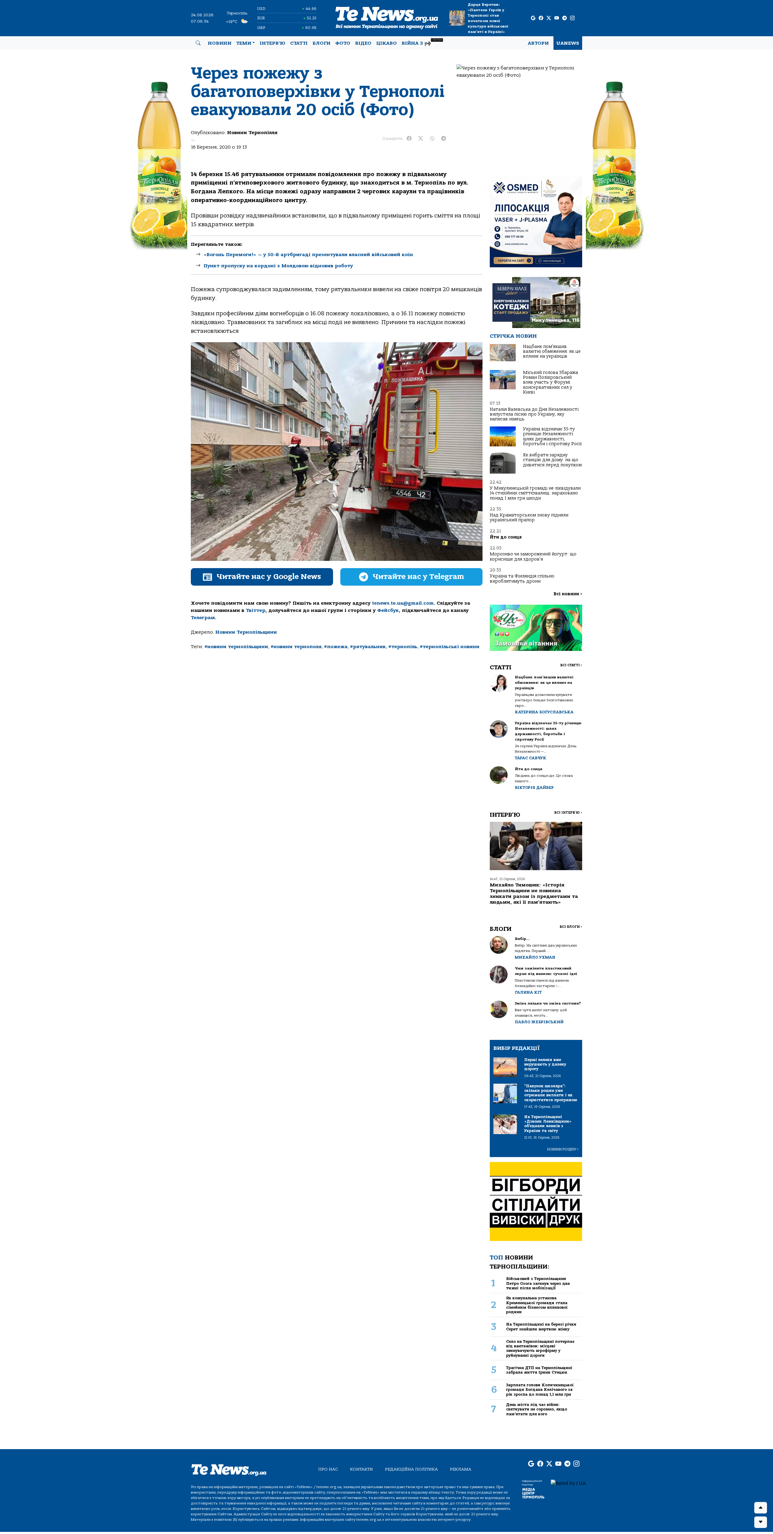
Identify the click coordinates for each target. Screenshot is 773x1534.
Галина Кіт (528, 992)
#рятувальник (368, 646)
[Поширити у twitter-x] (420, 138)
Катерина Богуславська (544, 712)
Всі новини (567, 594)
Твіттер (255, 610)
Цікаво (386, 43)
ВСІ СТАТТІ (571, 665)
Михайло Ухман (535, 957)
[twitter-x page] (549, 18)
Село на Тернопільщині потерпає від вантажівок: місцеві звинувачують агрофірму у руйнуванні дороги (540, 1348)
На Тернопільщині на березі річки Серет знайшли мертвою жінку (541, 1326)
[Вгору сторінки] (760, 1507)
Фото (342, 43)
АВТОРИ (538, 43)
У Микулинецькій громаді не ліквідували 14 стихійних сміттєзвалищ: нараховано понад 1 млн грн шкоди (535, 493)
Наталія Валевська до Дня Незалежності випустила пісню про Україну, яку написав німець (534, 414)
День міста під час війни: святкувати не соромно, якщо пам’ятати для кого (536, 1409)
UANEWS (567, 43)
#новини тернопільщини (236, 646)
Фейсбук (388, 610)
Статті (299, 43)
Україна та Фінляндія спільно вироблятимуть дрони (522, 579)
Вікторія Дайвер (534, 787)
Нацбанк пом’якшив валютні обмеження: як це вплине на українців (552, 351)
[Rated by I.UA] (568, 1483)
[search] (198, 43)
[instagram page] (572, 18)
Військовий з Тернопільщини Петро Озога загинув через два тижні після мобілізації (538, 1283)
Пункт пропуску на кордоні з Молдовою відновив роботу (278, 266)
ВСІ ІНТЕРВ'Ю (568, 813)
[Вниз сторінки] (760, 1522)
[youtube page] (556, 18)
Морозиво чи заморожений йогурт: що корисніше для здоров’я (533, 556)
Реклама (460, 1469)
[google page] (533, 18)
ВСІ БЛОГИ (571, 927)
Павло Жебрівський (539, 1022)
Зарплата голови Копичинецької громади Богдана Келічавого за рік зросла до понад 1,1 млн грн (540, 1390)
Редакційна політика (411, 1469)
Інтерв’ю (272, 43)
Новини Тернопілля (252, 132)
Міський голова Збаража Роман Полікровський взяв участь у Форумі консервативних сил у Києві (550, 382)
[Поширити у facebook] (409, 138)
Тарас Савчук (530, 758)
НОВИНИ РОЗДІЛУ (563, 1149)
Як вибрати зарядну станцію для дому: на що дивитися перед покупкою (552, 460)
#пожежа (336, 646)
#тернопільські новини (450, 646)
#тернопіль (402, 646)
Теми (243, 43)
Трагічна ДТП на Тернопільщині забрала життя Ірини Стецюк (539, 1370)
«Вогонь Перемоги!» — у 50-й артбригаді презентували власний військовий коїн (308, 254)
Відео (363, 43)
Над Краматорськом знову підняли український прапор (529, 518)
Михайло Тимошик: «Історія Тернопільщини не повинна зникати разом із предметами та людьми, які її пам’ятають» (534, 893)
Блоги (321, 43)
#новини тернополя (296, 646)
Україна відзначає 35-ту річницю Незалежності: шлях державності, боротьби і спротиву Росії (552, 436)
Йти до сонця (505, 537)
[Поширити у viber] (432, 138)
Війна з (422, 42)
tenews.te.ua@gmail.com (403, 603)
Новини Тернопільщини (246, 632)
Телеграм (203, 617)
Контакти (361, 1469)
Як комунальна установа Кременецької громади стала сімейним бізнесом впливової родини (537, 1305)
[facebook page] (541, 18)
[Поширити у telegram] (443, 138)
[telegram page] (564, 18)
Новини (219, 43)
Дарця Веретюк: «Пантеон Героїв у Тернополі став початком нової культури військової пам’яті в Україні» (488, 18)
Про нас (328, 1469)
